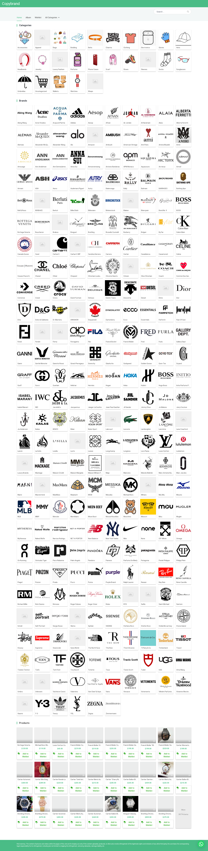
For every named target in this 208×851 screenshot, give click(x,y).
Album (28, 17)
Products (24, 723)
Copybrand (11, 3)
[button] (201, 844)
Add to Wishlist (25, 755)
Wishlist (38, 17)
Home (19, 17)
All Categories (51, 17)
